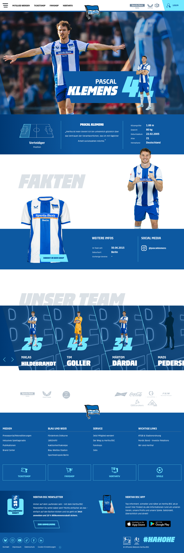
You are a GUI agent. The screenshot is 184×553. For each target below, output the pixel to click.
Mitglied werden (21, 5)
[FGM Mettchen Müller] (166, 394)
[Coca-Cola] (136, 394)
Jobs (95, 450)
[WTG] (152, 403)
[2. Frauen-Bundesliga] (136, 541)
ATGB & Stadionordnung (149, 435)
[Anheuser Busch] (120, 394)
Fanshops (97, 445)
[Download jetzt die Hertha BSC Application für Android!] (160, 526)
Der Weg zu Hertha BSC (104, 440)
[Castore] (150, 5)
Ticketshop (39, 5)
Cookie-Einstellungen (47, 547)
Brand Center (9, 450)
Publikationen (9, 445)
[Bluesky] (5, 541)
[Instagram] (12, 541)
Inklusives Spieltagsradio (14, 440)
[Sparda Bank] (137, 5)
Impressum (16, 547)
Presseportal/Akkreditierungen (17, 435)
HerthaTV (68, 5)
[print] (60, 547)
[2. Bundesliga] (127, 541)
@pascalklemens (157, 248)
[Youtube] (19, 541)
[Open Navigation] (5, 6)
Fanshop (54, 5)
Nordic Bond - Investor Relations (153, 440)
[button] (4, 359)
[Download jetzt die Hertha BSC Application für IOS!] (136, 526)
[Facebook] (34, 541)
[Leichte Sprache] (157, 5)
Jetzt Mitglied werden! (103, 435)
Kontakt (6, 547)
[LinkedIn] (41, 541)
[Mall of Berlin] (66, 395)
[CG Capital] (151, 394)
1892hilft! (52, 440)
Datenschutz (30, 547)
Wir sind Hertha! (146, 445)
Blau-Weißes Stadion (57, 450)
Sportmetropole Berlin (58, 455)
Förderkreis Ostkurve (58, 435)
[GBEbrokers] (137, 403)
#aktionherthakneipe (58, 445)
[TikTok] (26, 541)
